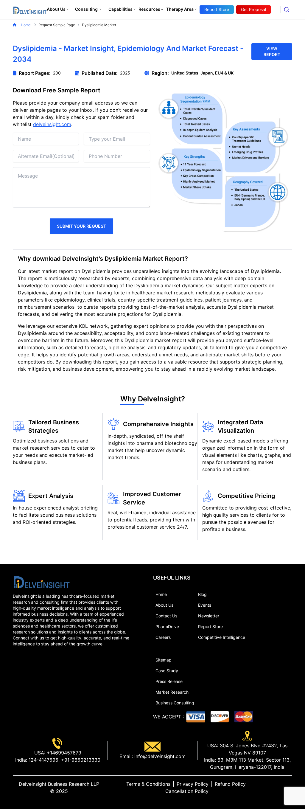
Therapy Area (180, 9)
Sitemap (163, 659)
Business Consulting (174, 702)
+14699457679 (63, 753)
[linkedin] (270, 787)
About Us (56, 9)
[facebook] (280, 787)
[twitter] (275, 787)
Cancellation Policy (186, 791)
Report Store (210, 626)
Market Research (172, 692)
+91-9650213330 (80, 760)
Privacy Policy (192, 784)
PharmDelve (167, 626)
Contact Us (166, 615)
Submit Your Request (81, 226)
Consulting (86, 9)
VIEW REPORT (272, 51)
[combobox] (286, 9)
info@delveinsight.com (159, 756)
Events (204, 605)
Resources (149, 9)
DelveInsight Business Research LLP (59, 784)
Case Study (166, 670)
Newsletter (208, 615)
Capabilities (120, 9)
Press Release (169, 681)
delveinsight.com (52, 124)
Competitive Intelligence (221, 637)
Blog (202, 594)
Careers (163, 637)
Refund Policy (230, 784)
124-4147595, (43, 760)
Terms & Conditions (148, 784)
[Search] (286, 9)
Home (26, 25)
